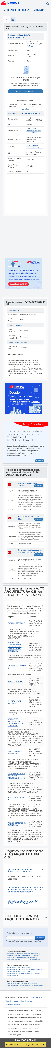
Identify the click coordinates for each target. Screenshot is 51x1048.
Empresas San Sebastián (15, 983)
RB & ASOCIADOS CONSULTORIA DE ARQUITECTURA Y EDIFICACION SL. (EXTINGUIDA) (14, 646)
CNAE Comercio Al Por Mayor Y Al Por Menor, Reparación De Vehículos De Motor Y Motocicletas (24, 970)
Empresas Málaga (37, 985)
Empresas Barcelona (30, 983)
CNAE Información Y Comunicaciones (18, 967)
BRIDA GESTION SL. (15, 682)
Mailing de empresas (13, 956)
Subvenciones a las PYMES (30, 956)
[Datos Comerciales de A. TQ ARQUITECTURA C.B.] (13, 19)
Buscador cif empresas (31, 953)
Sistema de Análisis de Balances (25, 958)
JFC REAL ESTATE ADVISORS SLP (14, 702)
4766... (29, 128)
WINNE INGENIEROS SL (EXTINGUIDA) (17, 824)
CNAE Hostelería (12, 975)
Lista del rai (10, 958)
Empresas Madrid (12, 985)
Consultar (38, 486)
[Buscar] (48, 4)
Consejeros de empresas (15, 953)
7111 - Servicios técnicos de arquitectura (34, 146)
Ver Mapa (29, 46)
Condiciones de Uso (37, 998)
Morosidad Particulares (14, 960)
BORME (25, 960)
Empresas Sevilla (25, 985)
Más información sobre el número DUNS (33, 130)
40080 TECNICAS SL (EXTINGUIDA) (15, 752)
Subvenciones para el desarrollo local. (29, 517)
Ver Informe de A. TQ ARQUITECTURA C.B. (25, 1044)
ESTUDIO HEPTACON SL (17, 623)
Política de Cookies (26, 1001)
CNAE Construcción (13, 973)
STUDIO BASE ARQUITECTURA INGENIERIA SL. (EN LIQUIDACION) (15, 722)
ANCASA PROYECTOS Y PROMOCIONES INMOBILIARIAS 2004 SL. (17, 776)
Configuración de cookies (12, 1004)
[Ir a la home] (10, 3)
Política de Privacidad (11, 1001)
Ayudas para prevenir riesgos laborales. (28, 484)
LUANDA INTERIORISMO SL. (17, 667)
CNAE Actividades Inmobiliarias (30, 973)
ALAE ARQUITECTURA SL (16, 798)
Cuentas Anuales (35, 960)
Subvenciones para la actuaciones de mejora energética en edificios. (29, 551)
